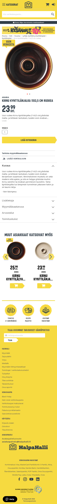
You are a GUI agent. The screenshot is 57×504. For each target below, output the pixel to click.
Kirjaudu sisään (8, 423)
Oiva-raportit (7, 387)
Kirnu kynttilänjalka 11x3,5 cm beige (43, 281)
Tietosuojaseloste (29, 501)
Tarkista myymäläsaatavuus (15, 153)
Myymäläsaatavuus (13, 206)
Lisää (4, 120)
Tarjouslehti (6, 356)
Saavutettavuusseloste (11, 413)
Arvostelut (8, 212)
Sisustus (17, 36)
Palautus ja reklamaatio (11, 410)
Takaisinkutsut (7, 384)
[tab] (28, 166)
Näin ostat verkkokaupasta (12, 400)
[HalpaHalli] (28, 4)
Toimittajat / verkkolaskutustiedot (15, 370)
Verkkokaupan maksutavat (12, 403)
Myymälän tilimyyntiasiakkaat (14, 367)
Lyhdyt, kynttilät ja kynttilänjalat (34, 36)
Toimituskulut (10, 219)
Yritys (4, 360)
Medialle (5, 363)
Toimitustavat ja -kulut (11, 407)
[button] (27, 94)
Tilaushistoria (7, 430)
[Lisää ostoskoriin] (16, 285)
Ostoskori (6, 426)
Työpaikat (6, 373)
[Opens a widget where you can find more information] (10, 499)
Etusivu (5, 36)
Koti (11, 36)
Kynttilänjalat (7, 38)
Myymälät (6, 353)
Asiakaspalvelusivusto (11, 438)
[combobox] (28, 14)
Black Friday (6, 396)
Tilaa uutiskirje (7, 380)
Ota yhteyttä (7, 377)
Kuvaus (6, 165)
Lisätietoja (8, 200)
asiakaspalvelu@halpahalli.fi (16, 441)
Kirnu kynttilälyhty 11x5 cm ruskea (16, 281)
